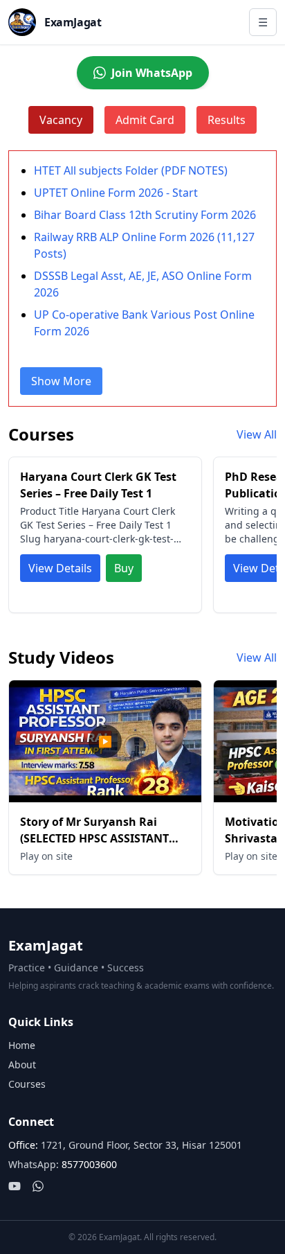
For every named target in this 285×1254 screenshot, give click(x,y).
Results (227, 119)
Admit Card (145, 119)
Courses (27, 1083)
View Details (60, 568)
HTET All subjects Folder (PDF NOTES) (131, 170)
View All (257, 434)
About (22, 1064)
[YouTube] (14, 1186)
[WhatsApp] (38, 1186)
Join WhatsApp (151, 72)
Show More (61, 381)
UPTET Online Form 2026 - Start (116, 192)
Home (21, 1045)
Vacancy (60, 119)
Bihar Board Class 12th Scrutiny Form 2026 (145, 214)
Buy (124, 568)
